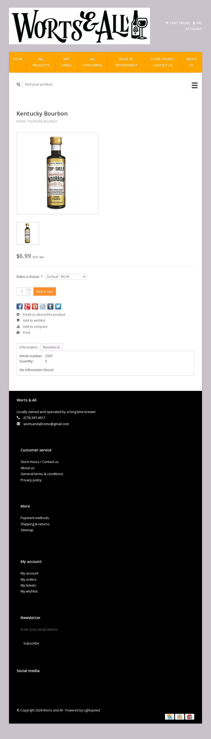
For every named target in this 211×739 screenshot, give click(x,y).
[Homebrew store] (79, 26)
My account (29, 573)
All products (41, 62)
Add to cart (44, 291)
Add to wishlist (33, 320)
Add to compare (35, 326)
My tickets (28, 585)
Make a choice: (29, 276)
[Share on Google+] (27, 306)
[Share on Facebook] (19, 306)
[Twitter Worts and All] (32, 684)
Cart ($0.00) (179, 23)
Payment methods (35, 517)
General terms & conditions (42, 473)
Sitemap (27, 530)
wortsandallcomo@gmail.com (46, 424)
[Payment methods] (170, 716)
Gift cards (66, 62)
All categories (92, 62)
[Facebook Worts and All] (21, 684)
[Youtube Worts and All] (43, 684)
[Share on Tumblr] (50, 306)
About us (191, 62)
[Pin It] (35, 306)
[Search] (18, 84)
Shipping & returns (35, 524)
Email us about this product (43, 314)
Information (28, 347)
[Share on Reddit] (43, 306)
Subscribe (31, 643)
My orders (29, 579)
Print (26, 332)
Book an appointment (126, 62)
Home (18, 59)
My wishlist (29, 591)
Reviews (51, 347)
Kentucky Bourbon (43, 121)
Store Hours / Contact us (163, 62)
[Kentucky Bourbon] (57, 173)
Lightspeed (92, 710)
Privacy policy (31, 480)
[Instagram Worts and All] (53, 684)
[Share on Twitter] (58, 306)
